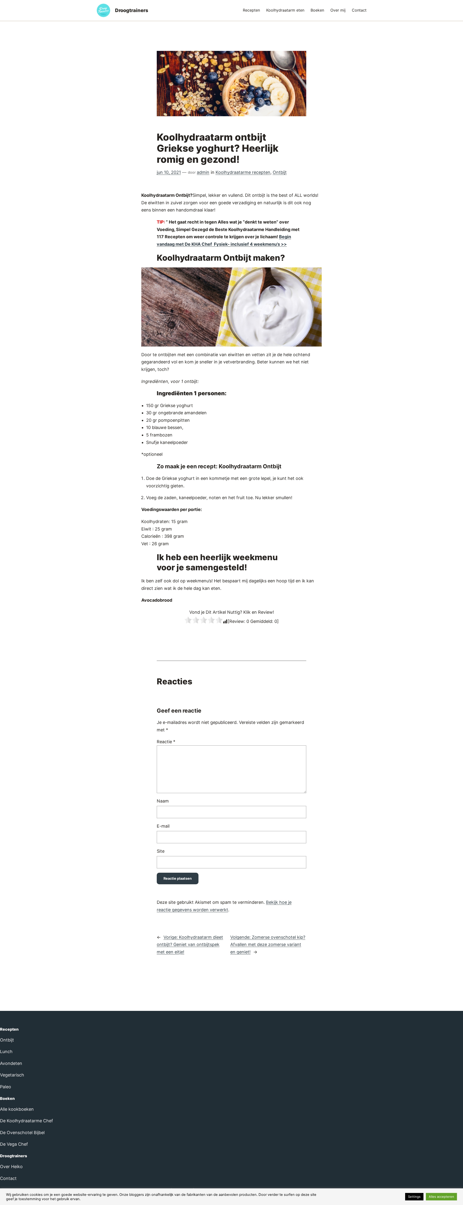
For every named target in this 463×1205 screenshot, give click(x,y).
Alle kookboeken (17, 1109)
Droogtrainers (131, 10)
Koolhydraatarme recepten (243, 172)
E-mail (163, 826)
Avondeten (11, 1063)
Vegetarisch (12, 1074)
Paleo (5, 1086)
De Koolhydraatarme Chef (26, 1120)
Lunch (6, 1051)
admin (203, 172)
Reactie (166, 741)
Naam (163, 800)
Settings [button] (414, 1196)
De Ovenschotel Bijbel (22, 1132)
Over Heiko (11, 1166)
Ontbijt (280, 172)
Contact (8, 1178)
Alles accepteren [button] (441, 1196)
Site (160, 851)
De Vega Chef (14, 1144)
